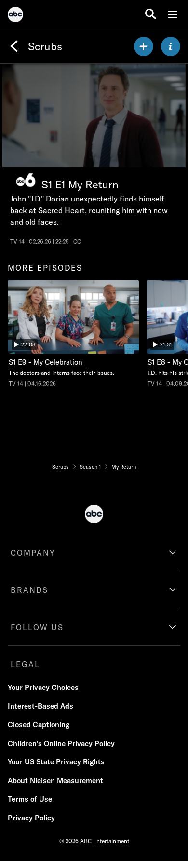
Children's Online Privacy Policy (61, 743)
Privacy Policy (31, 817)
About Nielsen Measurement (55, 780)
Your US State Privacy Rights (56, 761)
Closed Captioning (38, 724)
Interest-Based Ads (40, 706)
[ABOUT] (170, 46)
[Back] (14, 46)
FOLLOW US (37, 627)
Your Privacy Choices (43, 687)
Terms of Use (30, 799)
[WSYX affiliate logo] (25, 180)
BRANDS (29, 590)
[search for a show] (150, 14)
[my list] (143, 46)
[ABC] (15, 16)
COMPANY (33, 552)
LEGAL (25, 664)
